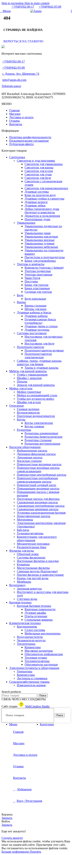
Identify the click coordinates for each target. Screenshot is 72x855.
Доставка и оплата (21, 117)
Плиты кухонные (36, 616)
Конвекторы (33, 647)
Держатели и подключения (42, 215)
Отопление (16, 405)
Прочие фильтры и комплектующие (40, 574)
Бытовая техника (20, 602)
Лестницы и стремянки (32, 678)
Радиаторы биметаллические (43, 436)
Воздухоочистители (30, 637)
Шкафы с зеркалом (29, 378)
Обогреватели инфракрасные (44, 654)
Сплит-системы (35, 630)
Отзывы (14, 120)
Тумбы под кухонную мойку (35, 398)
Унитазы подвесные (38, 271)
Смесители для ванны (39, 167)
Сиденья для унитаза (38, 291)
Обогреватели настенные (41, 664)
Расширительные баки (31, 547)
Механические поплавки (33, 543)
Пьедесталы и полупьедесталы (45, 257)
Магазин (15, 113)
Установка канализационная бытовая (41, 512)
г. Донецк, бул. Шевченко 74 (20, 73)
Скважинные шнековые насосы (37, 509)
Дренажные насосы (29, 457)
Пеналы (22, 381)
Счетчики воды (27, 599)
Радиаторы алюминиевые (41, 433)
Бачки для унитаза (36, 284)
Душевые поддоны (37, 329)
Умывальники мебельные (41, 247)
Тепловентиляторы (37, 661)
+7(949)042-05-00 (50, 6)
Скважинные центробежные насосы (41, 505)
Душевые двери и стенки (41, 326)
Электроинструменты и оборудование (34, 668)
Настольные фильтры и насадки (38, 561)
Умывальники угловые (40, 243)
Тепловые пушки (36, 657)
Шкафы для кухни (29, 402)
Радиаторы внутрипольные (42, 443)
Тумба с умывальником (32, 374)
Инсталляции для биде (39, 343)
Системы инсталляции (32, 333)
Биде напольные (35, 298)
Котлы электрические (39, 423)
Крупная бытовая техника (34, 605)
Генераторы (24, 671)
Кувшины (23, 564)
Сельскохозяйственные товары (29, 681)
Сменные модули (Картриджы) (37, 571)
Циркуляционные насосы (33, 516)
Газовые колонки (28, 409)
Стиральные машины (39, 619)
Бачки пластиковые (37, 288)
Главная (14, 110)
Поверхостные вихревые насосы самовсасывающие (38, 469)
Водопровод (17, 585)
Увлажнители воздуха (31, 640)
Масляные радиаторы (39, 650)
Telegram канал (11, 86)
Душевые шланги (36, 202)
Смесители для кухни (39, 171)
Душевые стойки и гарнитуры (44, 198)
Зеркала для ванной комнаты (36, 385)
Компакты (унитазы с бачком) (44, 267)
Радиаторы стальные (38, 440)
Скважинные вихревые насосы (37, 502)
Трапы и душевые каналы (41, 367)
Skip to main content (36, 3)
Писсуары (31, 281)
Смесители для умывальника (44, 164)
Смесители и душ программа (36, 160)
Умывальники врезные (40, 240)
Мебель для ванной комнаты (28, 371)
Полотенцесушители (30, 347)
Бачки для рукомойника (40, 260)
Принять (35, 851)
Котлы (21, 419)
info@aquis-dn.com (14, 79)
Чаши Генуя (32, 278)
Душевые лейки (35, 205)
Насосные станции (29, 460)
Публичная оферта (21, 144)
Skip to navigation (13, 3)
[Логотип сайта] (36, 11)
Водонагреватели (28, 412)
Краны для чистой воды (32, 578)
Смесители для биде (38, 177)
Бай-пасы (23, 530)
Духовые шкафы (35, 612)
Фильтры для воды (21, 550)
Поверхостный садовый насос (36, 485)
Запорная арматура (29, 588)
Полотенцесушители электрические (38, 355)
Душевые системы (37, 191)
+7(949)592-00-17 (23, 6)
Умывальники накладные (41, 236)
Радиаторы (24, 429)
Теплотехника (26, 643)
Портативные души (37, 219)
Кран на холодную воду (40, 195)
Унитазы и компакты (30, 264)
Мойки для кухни (20, 388)
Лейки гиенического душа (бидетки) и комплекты (42, 210)
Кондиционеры (27, 626)
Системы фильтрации (31, 557)
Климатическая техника (25, 623)
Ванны (21, 302)
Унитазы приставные (38, 274)
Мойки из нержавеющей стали (37, 395)
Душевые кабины (36, 316)
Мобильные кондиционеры (42, 633)
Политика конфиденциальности (30, 137)
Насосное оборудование (25, 447)
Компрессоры (26, 674)
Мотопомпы (25, 519)
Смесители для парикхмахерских (46, 188)
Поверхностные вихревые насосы (39, 464)
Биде (20, 295)
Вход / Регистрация (29, 800)
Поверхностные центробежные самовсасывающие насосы (37, 479)
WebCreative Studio (37, 706)
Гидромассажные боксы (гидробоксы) (40, 321)
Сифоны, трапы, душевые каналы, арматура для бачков (39, 362)
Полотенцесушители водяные (44, 350)
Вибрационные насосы (32, 450)
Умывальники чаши (38, 233)
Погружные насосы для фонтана (38, 498)
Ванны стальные (35, 305)
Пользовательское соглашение (29, 140)
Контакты (15, 124)
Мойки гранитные (29, 391)
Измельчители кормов (31, 685)
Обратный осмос (28, 554)
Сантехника (17, 157)
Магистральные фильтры (33, 567)
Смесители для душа (38, 174)
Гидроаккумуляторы (30, 533)
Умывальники (26, 222)
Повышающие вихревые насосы (38, 488)
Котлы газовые (34, 426)
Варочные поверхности (40, 609)
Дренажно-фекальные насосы (36, 454)
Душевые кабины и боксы (34, 312)
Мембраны (24, 581)
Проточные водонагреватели (36, 416)
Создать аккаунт (12, 837)
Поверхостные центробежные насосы (41, 474)
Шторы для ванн (35, 309)
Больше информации (16, 851)
